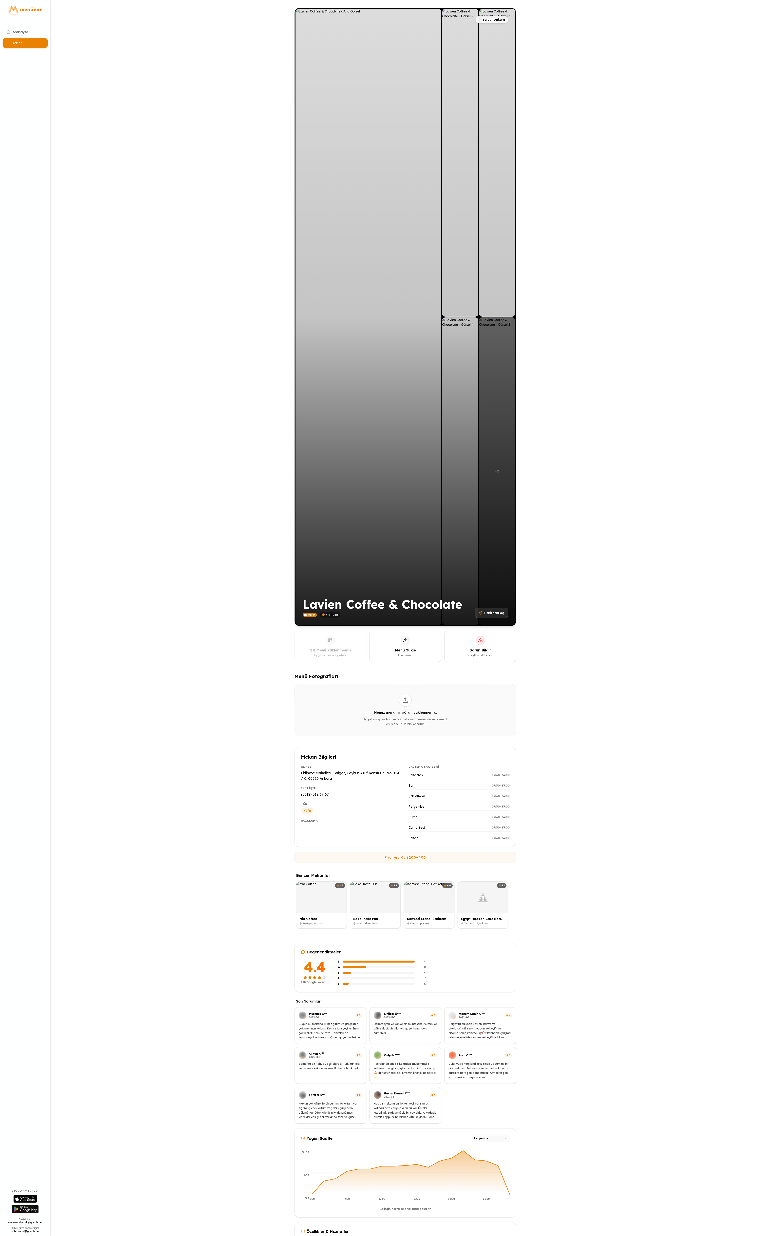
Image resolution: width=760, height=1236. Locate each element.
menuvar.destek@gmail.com (25, 1222)
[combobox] (491, 1138)
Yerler (17, 43)
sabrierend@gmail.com (25, 1231)
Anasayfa (20, 32)
